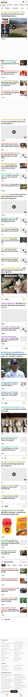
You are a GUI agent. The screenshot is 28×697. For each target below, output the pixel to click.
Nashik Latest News (17, 668)
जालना (3, 97)
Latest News (3, 659)
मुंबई (2, 149)
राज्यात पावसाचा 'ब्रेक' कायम (5, 685)
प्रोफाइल (21, 695)
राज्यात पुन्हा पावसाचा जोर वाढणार (18, 682)
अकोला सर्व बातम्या (23, 561)
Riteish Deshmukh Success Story (7, 649)
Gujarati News (16, 660)
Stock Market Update (5, 645)
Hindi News (3, 660)
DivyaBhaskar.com (17, 693)
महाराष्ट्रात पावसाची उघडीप (18, 680)
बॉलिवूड (3, 323)
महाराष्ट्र (3, 77)
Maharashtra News (4, 665)
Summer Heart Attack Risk (19, 652)
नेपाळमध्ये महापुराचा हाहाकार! (18, 674)
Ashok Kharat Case (17, 649)
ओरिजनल (3, 39)
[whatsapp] (24, 39)
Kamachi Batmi (4, 651)
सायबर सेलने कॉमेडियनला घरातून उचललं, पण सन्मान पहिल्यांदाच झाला (20, 679)
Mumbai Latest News (5, 666)
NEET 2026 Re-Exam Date (6, 652)
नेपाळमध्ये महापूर (3, 677)
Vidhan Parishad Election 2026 (19, 643)
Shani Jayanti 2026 (17, 648)
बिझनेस (3, 537)
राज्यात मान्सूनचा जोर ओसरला (5, 683)
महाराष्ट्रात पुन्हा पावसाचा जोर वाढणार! (6, 682)
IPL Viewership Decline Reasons (7, 643)
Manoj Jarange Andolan (18, 646)
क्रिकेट (3, 379)
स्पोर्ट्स (3, 388)
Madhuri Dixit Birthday (18, 659)
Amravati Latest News (18, 669)
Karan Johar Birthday (18, 657)
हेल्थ (2, 294)
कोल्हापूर (20, 565)
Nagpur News (3, 668)
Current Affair (16, 651)
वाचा (7, 695)
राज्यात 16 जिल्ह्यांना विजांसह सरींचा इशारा (7, 680)
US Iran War (3, 641)
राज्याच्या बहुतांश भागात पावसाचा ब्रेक (19, 685)
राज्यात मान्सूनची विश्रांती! (17, 683)
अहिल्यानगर (14, 565)
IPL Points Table (17, 654)
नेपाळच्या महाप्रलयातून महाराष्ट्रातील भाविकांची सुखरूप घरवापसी (7, 674)
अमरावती (8, 565)
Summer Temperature (5, 648)
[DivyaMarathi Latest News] (4, 2)
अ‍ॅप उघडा (14, 691)
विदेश (2, 67)
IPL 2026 (2, 656)
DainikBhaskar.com (4, 693)
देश (2, 87)
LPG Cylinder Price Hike (18, 641)
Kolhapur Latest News (5, 669)
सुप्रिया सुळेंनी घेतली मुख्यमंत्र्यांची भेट (19, 677)
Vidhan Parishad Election (5, 646)
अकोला (3, 565)
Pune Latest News (17, 666)
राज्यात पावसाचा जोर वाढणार (18, 688)
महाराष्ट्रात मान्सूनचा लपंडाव (5, 688)
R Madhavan (16, 656)
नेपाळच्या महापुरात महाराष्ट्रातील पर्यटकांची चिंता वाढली (7, 679)
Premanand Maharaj (4, 657)
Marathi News (3, 654)
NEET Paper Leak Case (18, 645)
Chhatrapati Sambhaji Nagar (19, 665)
